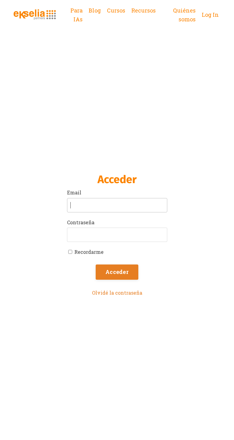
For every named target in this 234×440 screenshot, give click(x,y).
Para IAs (76, 15)
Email (74, 192)
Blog (95, 10)
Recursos (143, 10)
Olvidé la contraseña (117, 292)
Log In (210, 14)
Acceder (117, 271)
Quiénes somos (184, 15)
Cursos (116, 10)
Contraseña (80, 222)
